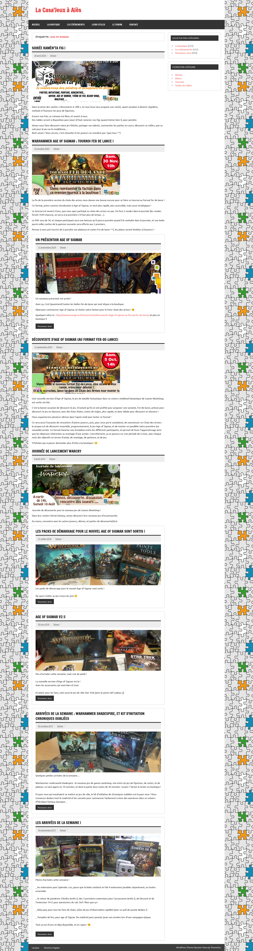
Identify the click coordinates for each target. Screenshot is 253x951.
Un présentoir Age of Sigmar (59, 239)
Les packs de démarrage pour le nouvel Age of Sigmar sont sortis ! (90, 531)
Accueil (36, 24)
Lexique (35, 948)
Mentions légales (52, 948)
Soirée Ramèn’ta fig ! (48, 47)
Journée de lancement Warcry (56, 451)
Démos (178, 74)
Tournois (179, 81)
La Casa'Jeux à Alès (58, 10)
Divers (178, 78)
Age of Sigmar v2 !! (50, 616)
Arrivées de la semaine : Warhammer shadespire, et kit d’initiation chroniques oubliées (90, 716)
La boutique (53, 24)
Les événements (76, 24)
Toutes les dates (183, 85)
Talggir (53, 55)
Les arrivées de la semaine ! (58, 822)
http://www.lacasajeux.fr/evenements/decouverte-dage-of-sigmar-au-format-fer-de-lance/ (102, 314)
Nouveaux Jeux (45, 326)
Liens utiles (98, 24)
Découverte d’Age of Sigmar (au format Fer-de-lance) (75, 339)
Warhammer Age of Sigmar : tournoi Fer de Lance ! (72, 141)
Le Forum (117, 24)
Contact (133, 24)
